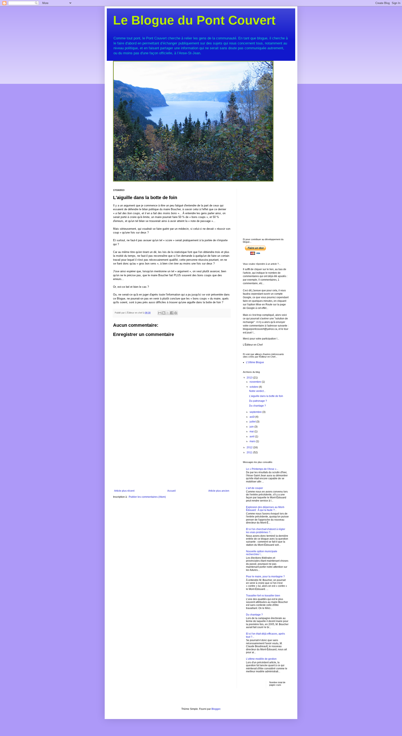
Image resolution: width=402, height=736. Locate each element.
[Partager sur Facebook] (172, 313)
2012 (250, 447)
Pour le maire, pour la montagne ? (265, 576)
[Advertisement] (171, 458)
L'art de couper (254, 488)
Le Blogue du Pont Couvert (194, 20)
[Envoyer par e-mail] (160, 313)
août (252, 416)
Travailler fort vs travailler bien (263, 595)
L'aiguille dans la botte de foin (266, 396)
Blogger (215, 708)
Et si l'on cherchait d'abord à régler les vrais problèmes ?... (265, 531)
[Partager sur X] (168, 313)
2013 (250, 377)
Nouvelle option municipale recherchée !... (261, 553)
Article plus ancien (218, 490)
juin (252, 426)
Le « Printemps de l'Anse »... (262, 469)
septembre (256, 412)
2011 (250, 452)
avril (252, 436)
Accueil (171, 490)
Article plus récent (124, 490)
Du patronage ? (258, 400)
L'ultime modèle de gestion (261, 658)
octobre (254, 386)
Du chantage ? (257, 405)
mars (253, 441)
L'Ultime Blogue (255, 362)
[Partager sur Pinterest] (176, 313)
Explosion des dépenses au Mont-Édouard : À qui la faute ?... (265, 509)
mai (252, 431)
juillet (253, 421)
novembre (256, 381)
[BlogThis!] (164, 313)
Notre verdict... (257, 391)
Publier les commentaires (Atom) (147, 496)
